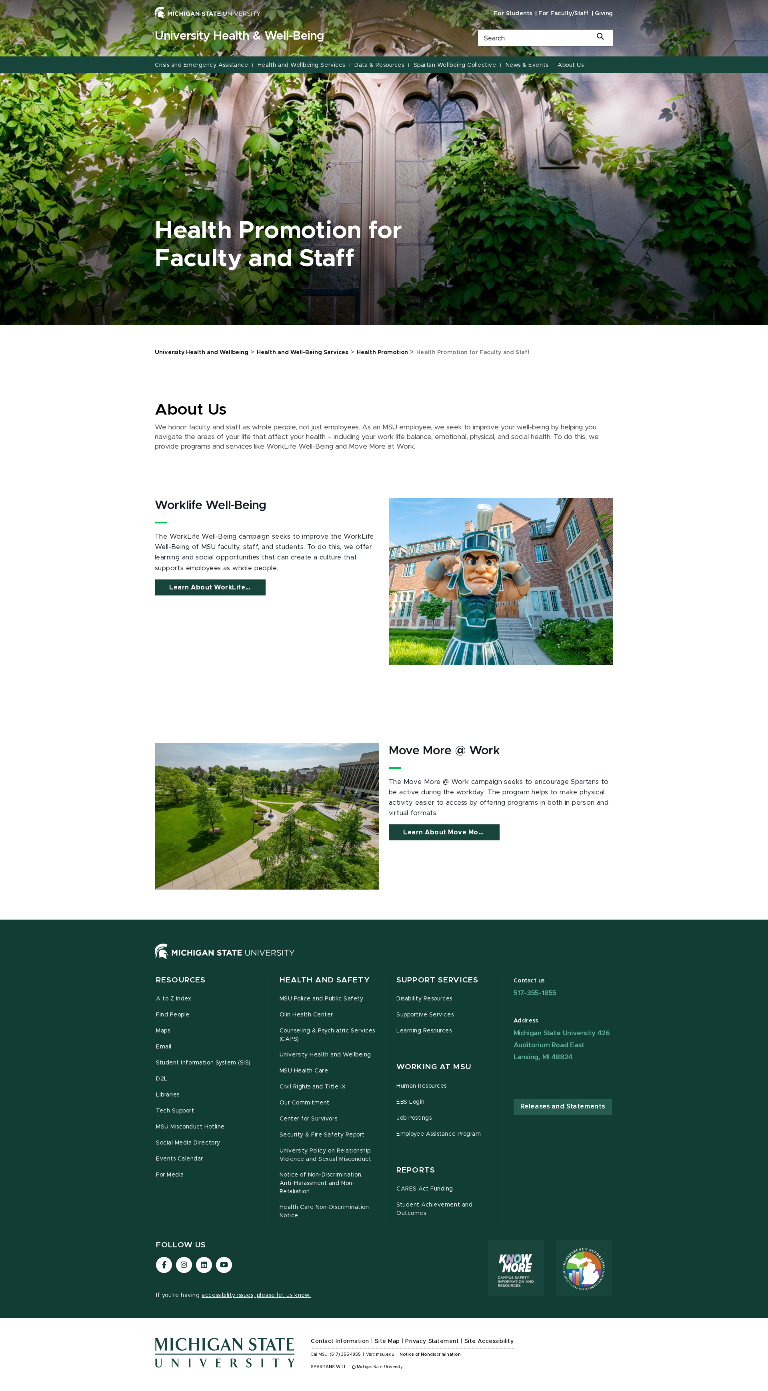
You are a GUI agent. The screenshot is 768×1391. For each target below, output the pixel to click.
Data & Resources (379, 65)
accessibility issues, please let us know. (256, 1295)
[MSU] (225, 959)
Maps (163, 1031)
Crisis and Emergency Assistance (201, 65)
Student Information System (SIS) (203, 1063)
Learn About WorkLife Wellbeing (217, 587)
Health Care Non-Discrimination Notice (324, 1212)
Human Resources (421, 1086)
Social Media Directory (188, 1143)
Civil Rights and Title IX (313, 1087)
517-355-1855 (535, 993)
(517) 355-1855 (345, 1355)
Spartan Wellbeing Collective (455, 65)
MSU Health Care (304, 1071)
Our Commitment (305, 1103)
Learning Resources (424, 1031)
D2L (162, 1079)
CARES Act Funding (424, 1189)
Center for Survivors (309, 1119)
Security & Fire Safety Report (322, 1135)
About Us (571, 65)
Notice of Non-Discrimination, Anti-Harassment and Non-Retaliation (321, 1183)
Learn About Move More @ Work (451, 832)
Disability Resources (424, 999)
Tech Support (175, 1111)
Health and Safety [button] (325, 980)
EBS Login (410, 1102)
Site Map (387, 1341)
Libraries (168, 1095)
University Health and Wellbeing (325, 1055)
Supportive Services (425, 1015)
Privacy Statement (432, 1341)
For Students (513, 13)
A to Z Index (173, 999)
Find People (173, 1015)
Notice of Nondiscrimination (430, 1355)
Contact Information (340, 1341)
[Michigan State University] (208, 12)
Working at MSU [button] (433, 1067)
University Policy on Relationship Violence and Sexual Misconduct (326, 1155)
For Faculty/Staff (563, 13)
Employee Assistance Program (438, 1134)
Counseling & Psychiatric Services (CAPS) (327, 1035)
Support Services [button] (437, 980)
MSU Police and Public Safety (322, 999)
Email (164, 1047)
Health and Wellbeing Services (301, 65)
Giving (604, 13)
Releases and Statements (562, 1106)
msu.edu (385, 1355)
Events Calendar (179, 1159)
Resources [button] (181, 980)
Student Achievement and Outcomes (434, 1209)
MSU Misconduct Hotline (190, 1127)
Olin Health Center (307, 1015)
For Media (170, 1175)
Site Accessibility (489, 1341)
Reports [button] (415, 1170)
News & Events (527, 65)
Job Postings (414, 1118)
